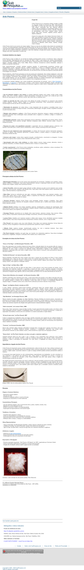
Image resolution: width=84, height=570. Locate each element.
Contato (19, 546)
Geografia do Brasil (53, 12)
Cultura (46, 12)
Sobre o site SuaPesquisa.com (32, 546)
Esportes (15, 12)
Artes (4, 12)
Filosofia (61, 12)
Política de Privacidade (61, 546)
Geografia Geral (39, 12)
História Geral (31, 12)
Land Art (13, 82)
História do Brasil (22, 12)
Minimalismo (6, 82)
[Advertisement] (9, 32)
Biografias (67, 12)
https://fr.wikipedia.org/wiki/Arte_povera (14, 531)
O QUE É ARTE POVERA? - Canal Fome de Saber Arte (18, 541)
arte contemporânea (15, 433)
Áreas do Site (48, 546)
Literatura (9, 12)
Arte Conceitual (57, 81)
